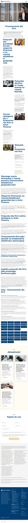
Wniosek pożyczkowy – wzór (15, 506)
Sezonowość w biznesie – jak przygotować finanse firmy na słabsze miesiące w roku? (7, 367)
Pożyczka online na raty (17, 326)
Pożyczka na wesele (23, 326)
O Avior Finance (23, 502)
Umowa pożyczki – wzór (15, 507)
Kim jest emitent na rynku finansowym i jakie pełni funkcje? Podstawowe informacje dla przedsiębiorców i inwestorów (20, 368)
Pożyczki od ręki (4, 324)
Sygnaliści (13, 502)
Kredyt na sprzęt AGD (4, 334)
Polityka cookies (14, 492)
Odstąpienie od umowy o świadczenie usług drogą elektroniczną (15, 497)
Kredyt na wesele (11, 334)
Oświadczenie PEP (14, 498)
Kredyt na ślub (10, 341)
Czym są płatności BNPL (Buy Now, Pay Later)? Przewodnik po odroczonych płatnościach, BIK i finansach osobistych (7, 394)
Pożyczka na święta (17, 324)
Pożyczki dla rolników (23, 324)
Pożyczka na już (11, 324)
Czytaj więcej (5, 377)
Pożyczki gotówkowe (4, 326)
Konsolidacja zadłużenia (24, 498)
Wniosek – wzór (14, 512)
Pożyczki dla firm (23, 495)
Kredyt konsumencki (17, 334)
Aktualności (22, 504)
